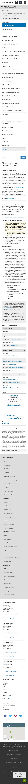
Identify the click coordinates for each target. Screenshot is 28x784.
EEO (10, 750)
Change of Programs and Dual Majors (11, 59)
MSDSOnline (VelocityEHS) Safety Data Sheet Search (14, 763)
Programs (4, 149)
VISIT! (9, 698)
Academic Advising (6, 142)
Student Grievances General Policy (10, 118)
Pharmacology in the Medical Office (10, 379)
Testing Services (7, 509)
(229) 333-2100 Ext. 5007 (13, 404)
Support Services (6, 99)
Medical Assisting (15, 16)
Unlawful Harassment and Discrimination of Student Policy (12, 122)
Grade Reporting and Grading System (10, 92)
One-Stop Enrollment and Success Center (12, 96)
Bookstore (6, 502)
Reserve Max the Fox (8, 491)
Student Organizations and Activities (11, 103)
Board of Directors (8, 469)
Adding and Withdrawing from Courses (11, 88)
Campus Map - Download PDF (11, 614)
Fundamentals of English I (16, 339)
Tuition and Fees (6, 66)
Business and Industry (8, 572)
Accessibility (9, 775)
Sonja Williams (14, 395)
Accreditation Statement (8, 40)
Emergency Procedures (7, 127)
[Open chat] (24, 780)
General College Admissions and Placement (14, 217)
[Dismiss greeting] (25, 773)
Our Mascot (6, 487)
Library (5, 550)
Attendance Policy (6, 84)
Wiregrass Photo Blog (8, 494)
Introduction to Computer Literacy (10, 356)
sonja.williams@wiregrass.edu (14, 405)
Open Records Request (9, 594)
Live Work (6, 506)
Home (3, 10)
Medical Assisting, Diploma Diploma (18, 417)
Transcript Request (8, 561)
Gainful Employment (8, 591)
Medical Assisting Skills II (14, 382)
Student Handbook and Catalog (10, 546)
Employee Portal (7, 583)
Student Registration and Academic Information (13, 73)
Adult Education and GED (8, 134)
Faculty (4, 138)
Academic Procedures (7, 77)
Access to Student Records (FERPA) (10, 44)
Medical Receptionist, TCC (16, 418)
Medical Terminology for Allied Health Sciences (12, 361)
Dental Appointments (8, 520)
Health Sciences (6, 16)
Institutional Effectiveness (9, 476)
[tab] (14, 450)
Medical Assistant (10, 198)
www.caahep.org (7, 307)
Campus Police (7, 579)
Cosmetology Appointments (9, 517)
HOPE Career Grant (20, 187)
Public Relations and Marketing (10, 480)
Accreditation (7, 465)
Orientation (6, 554)
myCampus (6, 535)
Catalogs (7, 10)
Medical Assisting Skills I (14, 370)
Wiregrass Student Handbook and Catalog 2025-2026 (14, 13)
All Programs (5, 423)
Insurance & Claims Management (16, 374)
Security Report (14, 758)
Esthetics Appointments (9, 524)
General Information (7, 33)
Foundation (6, 472)
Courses (4, 153)
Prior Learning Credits (7, 81)
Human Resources (8, 542)
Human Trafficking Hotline (14, 768)
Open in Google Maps (9, 618)
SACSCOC (16, 750)
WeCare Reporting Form (8, 772)
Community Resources (7, 131)
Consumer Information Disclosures (14, 754)
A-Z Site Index (7, 568)
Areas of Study (5, 145)
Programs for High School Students (10, 55)
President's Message (7, 29)
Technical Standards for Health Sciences (11, 110)
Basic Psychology (14, 345)
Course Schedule (7, 539)
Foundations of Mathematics (16, 334)
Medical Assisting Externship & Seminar (11, 388)
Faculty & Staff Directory (9, 587)
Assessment (5, 62)
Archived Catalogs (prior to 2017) (9, 450)
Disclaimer (14, 779)
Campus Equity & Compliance (10, 576)
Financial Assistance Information (10, 70)
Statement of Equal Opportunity (9, 36)
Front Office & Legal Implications (16, 367)
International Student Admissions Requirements (13, 51)
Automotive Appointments (9, 513)
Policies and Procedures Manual (10, 483)
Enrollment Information (7, 47)
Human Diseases (12, 364)
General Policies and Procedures (10, 107)
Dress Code (5, 114)
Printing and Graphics (8, 528)
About (5, 461)
